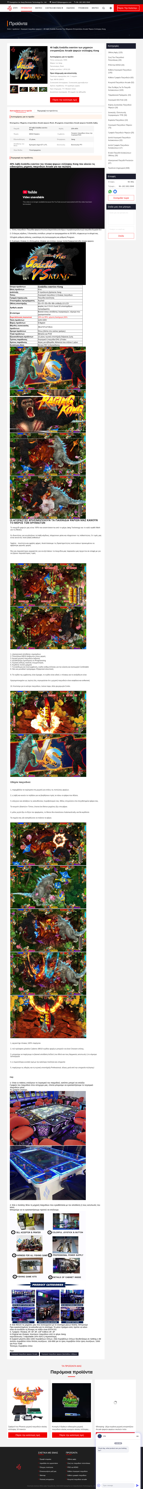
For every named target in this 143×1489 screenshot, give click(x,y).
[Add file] (98, 1485)
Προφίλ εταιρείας (45, 1459)
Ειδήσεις (71, 8)
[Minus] (137, 1436)
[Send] (137, 1485)
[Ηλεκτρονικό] (115, 191)
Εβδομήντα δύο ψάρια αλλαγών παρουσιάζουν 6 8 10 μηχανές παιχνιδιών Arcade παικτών (115, 1428)
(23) (116, 58)
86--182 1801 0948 (83, 2)
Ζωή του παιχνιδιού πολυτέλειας (78, 1463)
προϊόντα (15, 29)
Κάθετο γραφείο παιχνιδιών (76, 1475)
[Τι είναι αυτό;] (110, 191)
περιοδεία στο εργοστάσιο (49, 1463)
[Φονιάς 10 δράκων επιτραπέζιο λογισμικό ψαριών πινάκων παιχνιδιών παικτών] (71, 1402)
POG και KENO (72, 1467)
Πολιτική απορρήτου (47, 1479)
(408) (118, 168)
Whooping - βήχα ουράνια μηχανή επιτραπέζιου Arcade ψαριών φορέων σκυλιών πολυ (27, 1428)
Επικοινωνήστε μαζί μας (48, 1471)
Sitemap (42, 1475)
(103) (119, 88)
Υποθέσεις (83, 8)
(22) (119, 139)
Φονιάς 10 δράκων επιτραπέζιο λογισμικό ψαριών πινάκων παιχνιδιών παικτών (68, 1428)
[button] (11, 1407)
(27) (120, 161)
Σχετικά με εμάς (53, 8)
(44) (116, 65)
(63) (121, 78)
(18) (119, 106)
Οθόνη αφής (71, 1459)
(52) (121, 82)
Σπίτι (15, 8)
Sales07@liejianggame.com (61, 2)
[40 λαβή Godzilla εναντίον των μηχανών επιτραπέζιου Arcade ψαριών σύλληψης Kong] (29, 65)
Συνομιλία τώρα (121, 198)
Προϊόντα (25, 8)
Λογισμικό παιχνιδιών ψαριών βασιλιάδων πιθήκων (59, 1354)
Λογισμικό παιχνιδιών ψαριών (31, 29)
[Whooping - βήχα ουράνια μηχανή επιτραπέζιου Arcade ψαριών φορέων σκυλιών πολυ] (27, 1402)
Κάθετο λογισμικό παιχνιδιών (77, 1471)
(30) (117, 114)
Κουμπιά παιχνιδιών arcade (77, 1479)
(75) (120, 126)
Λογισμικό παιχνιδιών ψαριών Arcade (24, 1354)
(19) (117, 100)
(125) (115, 52)
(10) (118, 120)
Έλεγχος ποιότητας (46, 1467)
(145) (119, 71)
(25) (121, 133)
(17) (118, 146)
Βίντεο (38, 8)
